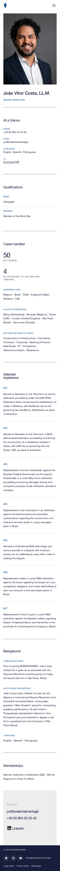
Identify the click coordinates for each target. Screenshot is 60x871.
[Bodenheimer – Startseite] (5, 5)
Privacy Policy (23, 866)
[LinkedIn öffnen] (6, 858)
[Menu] (54, 5)
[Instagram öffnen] (13, 858)
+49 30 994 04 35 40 (15, 132)
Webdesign (36, 866)
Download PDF (11, 162)
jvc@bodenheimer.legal (15, 142)
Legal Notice (9, 866)
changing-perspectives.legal (38, 858)
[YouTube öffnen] (20, 858)
